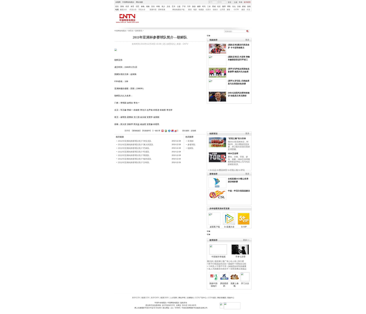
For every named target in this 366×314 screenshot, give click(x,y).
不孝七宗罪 (240, 257)
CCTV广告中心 (200, 298)
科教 (158, 6)
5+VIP (244, 227)
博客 (229, 6)
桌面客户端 (215, 227)
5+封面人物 (233, 170)
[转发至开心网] (162, 131)
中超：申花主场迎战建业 (239, 191)
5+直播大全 (229, 227)
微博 (224, 6)
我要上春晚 (235, 284)
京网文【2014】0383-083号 (186, 305)
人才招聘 (173, 298)
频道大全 (123, 10)
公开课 (222, 10)
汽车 (189, 6)
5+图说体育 (222, 170)
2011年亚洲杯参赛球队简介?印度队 (133, 152)
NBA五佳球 (233, 153)
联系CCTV (146, 298)
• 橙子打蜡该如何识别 (216, 264)
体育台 (130, 31)
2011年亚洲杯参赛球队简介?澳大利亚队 (135, 144)
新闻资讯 (138, 31)
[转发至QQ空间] (165, 131)
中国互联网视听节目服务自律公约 (194, 308)
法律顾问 (190, 298)
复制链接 (136, 131)
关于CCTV (136, 298)
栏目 (248, 10)
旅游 (194, 6)
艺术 (173, 6)
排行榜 (241, 261)
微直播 (218, 261)
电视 (117, 10)
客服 (240, 2)
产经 (184, 6)
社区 (219, 6)
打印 (127, 131)
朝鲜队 (191, 148)
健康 (199, 6)
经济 (127, 6)
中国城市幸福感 (218, 257)
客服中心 (230, 298)
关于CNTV (155, 298)
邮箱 (244, 6)
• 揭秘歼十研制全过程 (236, 264)
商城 (214, 6)
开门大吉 (245, 283)
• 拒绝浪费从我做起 (237, 269)
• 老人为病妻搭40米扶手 (218, 269)
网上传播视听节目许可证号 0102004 (148, 308)
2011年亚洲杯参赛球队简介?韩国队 (133, 155)
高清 (190, 10)
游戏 (249, 6)
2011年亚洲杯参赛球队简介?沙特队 (133, 162)
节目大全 (141, 10)
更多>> (246, 240)
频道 (243, 10)
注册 (235, 2)
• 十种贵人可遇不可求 (217, 266)
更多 (247, 40)
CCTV (236, 10)
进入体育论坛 (169, 44)
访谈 (239, 6)
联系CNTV (165, 298)
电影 (195, 10)
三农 (209, 6)
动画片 (215, 10)
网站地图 (139, 2)
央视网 (118, 2)
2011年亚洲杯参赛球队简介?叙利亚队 (134, 159)
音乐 (153, 6)
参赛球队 (192, 144)
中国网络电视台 (128, 2)
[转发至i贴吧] (172, 131)
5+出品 (213, 170)
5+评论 (241, 170)
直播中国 (153, 10)
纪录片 (208, 10)
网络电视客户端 (178, 10)
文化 (168, 6)
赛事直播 (161, 10)
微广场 (225, 261)
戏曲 (148, 6)
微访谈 (210, 261)
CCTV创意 (212, 298)
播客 (228, 10)
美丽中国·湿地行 (213, 284)
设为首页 (247, 2)
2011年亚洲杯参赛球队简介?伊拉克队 (134, 141)
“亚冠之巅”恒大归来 (237, 138)
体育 (132, 6)
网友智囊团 (221, 298)
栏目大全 (133, 10)
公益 (178, 6)
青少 (163, 6)
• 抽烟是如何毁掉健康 (236, 266)
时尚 (204, 6)
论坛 (234, 6)
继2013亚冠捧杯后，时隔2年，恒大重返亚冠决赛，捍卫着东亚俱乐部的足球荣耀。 (239, 145)
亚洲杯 (191, 141)
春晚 (142, 6)
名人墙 (233, 261)
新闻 (122, 6)
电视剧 (201, 10)
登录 (229, 2)
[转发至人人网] (168, 131)
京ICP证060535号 (168, 305)
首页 (117, 6)
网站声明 (181, 298)
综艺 (137, 6)
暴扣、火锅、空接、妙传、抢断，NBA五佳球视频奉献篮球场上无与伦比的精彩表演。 (239, 160)
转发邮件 (146, 131)
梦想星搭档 (224, 284)
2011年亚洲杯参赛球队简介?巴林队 (133, 148)
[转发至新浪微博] (175, 131)
